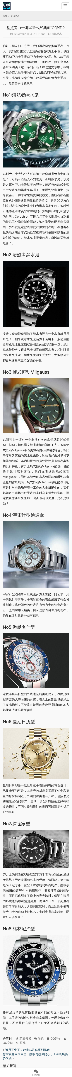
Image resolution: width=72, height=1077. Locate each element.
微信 (39, 1038)
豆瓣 (22, 1043)
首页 (5, 15)
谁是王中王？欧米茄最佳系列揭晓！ (29, 1050)
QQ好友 (55, 1038)
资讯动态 (57, 33)
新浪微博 (24, 1038)
